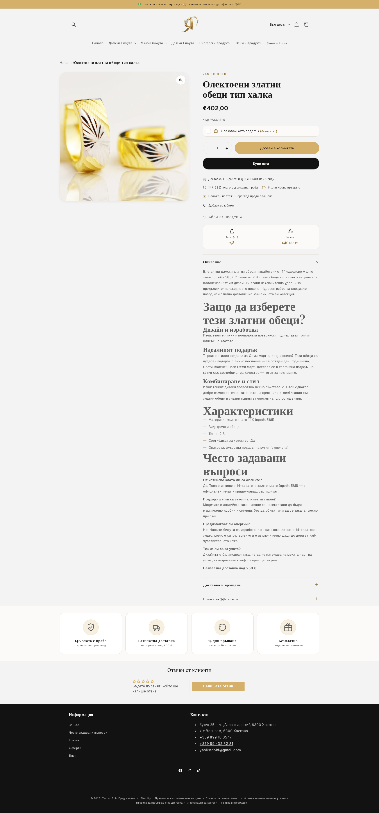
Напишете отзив (218, 686)
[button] (74, 24)
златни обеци (214, 398)
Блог (72, 755)
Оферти (75, 748)
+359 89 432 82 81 (216, 743)
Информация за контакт (202, 802)
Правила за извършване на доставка (159, 802)
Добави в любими (221, 205)
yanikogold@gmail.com (220, 750)
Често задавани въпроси (88, 732)
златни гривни (240, 398)
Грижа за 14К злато (220, 598)
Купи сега (261, 164)
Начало (66, 62)
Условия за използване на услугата (266, 798)
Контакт (75, 740)
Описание (212, 261)
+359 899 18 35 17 (216, 737)
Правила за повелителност (223, 798)
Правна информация (234, 802)
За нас (74, 724)
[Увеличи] (181, 80)
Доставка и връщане (222, 584)
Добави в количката (277, 148)
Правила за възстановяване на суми (178, 798)
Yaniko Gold (110, 798)
